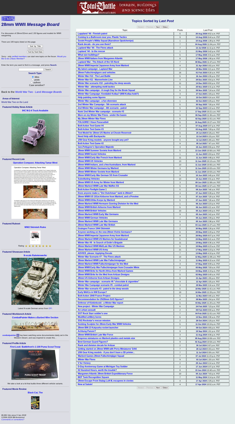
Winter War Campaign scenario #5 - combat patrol (103, 285)
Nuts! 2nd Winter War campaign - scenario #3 (101, 111)
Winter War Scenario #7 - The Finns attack (99, 257)
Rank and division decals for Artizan (96, 345)
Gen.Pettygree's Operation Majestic (96, 147)
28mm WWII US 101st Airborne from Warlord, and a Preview (108, 196)
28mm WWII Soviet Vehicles (92, 154)
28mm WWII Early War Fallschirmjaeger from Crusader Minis (108, 267)
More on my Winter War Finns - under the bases (102, 115)
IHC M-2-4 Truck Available (35, 110)
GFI (50, 308)
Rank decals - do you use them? (94, 44)
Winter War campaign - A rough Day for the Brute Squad (106, 90)
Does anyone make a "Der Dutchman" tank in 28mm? (105, 193)
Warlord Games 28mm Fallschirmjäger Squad (101, 356)
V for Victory (84, 363)
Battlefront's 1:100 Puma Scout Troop (35, 347)
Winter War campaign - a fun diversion (97, 101)
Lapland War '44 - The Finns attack (95, 48)
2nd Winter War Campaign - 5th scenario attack (102, 104)
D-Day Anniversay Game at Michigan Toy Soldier (103, 366)
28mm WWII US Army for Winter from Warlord (101, 182)
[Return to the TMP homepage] (8, 19)
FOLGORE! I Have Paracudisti (93, 122)
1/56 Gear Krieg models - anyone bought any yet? (103, 140)
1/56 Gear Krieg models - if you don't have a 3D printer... (106, 352)
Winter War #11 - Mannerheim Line (95, 79)
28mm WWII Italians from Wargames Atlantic (100, 58)
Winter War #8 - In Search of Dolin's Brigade (100, 242)
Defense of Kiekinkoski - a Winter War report (100, 303)
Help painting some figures (92, 97)
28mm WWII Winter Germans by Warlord (98, 168)
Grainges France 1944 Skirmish (94, 228)
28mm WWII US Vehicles (90, 161)
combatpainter (9, 335)
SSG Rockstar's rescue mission (94, 320)
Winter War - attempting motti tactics (96, 87)
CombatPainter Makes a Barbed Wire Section (35, 317)
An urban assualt (86, 310)
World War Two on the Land (14, 102)
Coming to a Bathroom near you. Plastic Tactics (102, 37)
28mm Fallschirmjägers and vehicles (96, 72)
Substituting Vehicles (89, 179)
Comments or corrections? (12, 419)
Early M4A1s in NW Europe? (92, 292)
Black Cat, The (35, 392)
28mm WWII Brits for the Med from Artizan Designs (103, 274)
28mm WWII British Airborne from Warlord (99, 207)
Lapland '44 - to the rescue (91, 51)
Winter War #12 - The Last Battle (94, 76)
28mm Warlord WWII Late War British (96, 225)
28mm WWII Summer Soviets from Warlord (99, 150)
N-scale (35, 255)
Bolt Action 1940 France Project (94, 296)
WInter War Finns (86, 359)
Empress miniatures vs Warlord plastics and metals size (106, 338)
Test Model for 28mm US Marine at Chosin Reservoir (104, 133)
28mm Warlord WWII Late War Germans (98, 221)
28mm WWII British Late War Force (95, 335)
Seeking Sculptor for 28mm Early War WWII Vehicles (104, 324)
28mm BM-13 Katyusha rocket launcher (98, 327)
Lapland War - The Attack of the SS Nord (98, 62)
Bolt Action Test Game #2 (91, 143)
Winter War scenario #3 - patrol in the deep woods (103, 288)
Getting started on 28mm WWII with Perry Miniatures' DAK (107, 349)
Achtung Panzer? (87, 331)
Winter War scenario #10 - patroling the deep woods (104, 83)
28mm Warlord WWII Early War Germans (98, 214)
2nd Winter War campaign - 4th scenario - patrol (102, 108)
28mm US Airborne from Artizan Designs (98, 278)
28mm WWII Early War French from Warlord (100, 157)
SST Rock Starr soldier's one (93, 313)
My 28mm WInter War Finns (92, 118)
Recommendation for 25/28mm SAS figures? (101, 299)
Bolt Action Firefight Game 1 (92, 189)
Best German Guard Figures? (93, 342)
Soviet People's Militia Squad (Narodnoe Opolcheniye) (105, 41)
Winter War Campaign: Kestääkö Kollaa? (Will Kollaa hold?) (108, 94)
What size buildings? (88, 55)
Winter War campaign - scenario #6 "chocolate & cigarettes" (108, 281)
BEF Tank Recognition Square (93, 377)
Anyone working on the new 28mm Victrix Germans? (105, 232)
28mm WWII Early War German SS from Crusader (103, 175)
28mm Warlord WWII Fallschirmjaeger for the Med (103, 264)
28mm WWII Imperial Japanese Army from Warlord (103, 65)
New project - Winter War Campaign (96, 306)
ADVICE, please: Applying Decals (95, 253)
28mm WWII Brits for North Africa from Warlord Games (105, 271)
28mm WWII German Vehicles (93, 218)
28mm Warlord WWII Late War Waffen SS (98, 186)
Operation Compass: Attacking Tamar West (35, 163)
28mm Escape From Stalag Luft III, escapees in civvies (105, 381)
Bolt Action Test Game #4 (91, 126)
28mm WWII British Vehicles (92, 211)
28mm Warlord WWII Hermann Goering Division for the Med (108, 203)
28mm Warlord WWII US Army (93, 250)
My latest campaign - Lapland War (95, 69)
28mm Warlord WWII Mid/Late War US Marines (101, 246)
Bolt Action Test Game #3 (91, 129)
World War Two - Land (38, 91)
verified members (19, 56)
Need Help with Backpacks (91, 136)
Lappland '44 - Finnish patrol (92, 33)
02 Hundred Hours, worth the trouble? (97, 370)
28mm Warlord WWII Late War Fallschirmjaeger (102, 260)
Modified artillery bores (89, 317)
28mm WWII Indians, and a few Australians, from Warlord (106, 164)
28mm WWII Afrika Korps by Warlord (96, 200)
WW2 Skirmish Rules (35, 227)
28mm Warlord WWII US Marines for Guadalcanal (103, 239)
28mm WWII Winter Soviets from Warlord (98, 172)
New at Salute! (85, 384)
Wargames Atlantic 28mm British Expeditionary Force (105, 373)
